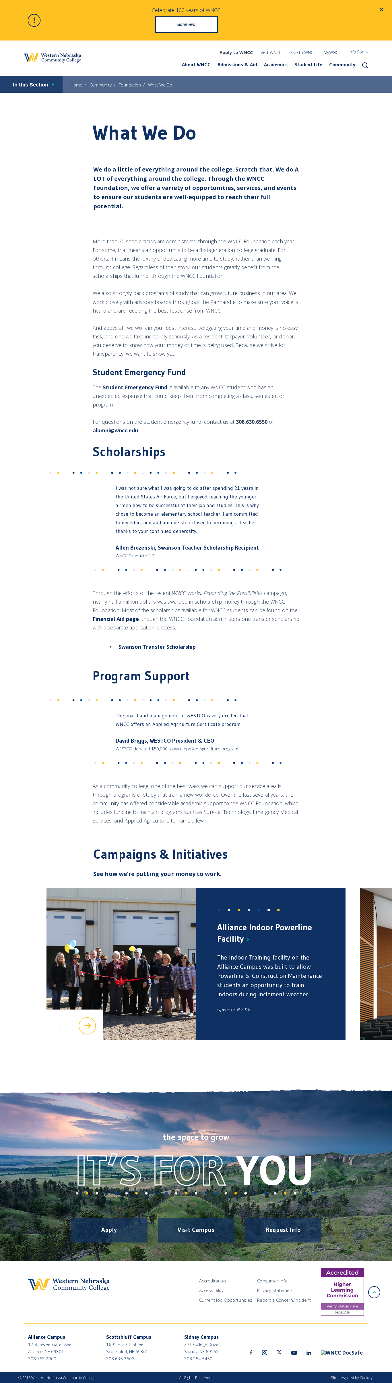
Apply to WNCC (236, 52)
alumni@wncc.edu (115, 430)
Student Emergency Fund (135, 387)
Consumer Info (272, 1281)
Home (76, 85)
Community (342, 64)
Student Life (308, 64)
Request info (283, 1230)
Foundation (130, 85)
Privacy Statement (275, 1290)
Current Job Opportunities (226, 1300)
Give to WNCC (302, 52)
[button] (365, 65)
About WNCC (196, 64)
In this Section (30, 85)
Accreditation (212, 1281)
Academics (276, 64)
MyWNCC (332, 52)
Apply (109, 1230)
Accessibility (211, 1290)
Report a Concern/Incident (284, 1300)
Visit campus (196, 1230)
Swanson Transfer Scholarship (157, 646)
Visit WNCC (271, 52)
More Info (186, 24)
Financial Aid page (116, 618)
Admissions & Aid (237, 64)
